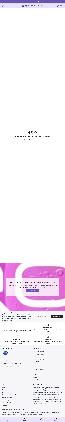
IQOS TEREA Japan (37, 356)
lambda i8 (35, 380)
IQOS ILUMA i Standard (38, 369)
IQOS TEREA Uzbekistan (39, 362)
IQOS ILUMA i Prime (38, 367)
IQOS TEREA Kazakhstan (39, 354)
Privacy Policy (5, 400)
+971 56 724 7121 (16, 360)
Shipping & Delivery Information (9, 395)
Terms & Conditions (6, 402)
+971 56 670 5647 (16, 363)
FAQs (3, 392)
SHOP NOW (32, 290)
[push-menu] (3, 6)
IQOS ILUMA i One (37, 372)
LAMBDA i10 (36, 374)
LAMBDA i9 (36, 377)
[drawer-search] (51, 6)
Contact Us (4, 405)
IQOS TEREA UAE (37, 364)
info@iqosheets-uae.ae (11, 370)
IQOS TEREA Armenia (38, 359)
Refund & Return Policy (7, 397)
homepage (37, 139)
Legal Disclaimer (6, 390)
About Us (4, 387)
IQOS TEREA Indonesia (38, 351)
